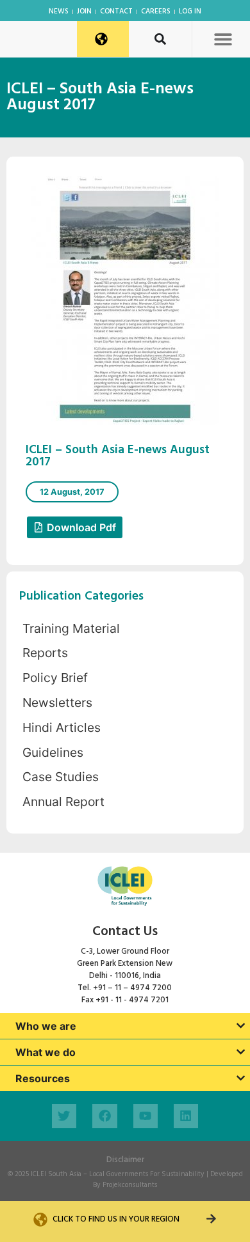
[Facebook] (104, 1116)
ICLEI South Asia (56, 1174)
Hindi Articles (61, 727)
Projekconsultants (130, 1185)
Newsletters (57, 702)
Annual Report (63, 801)
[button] (222, 38)
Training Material (71, 628)
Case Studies (60, 776)
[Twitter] (64, 1116)
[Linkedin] (186, 1116)
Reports (45, 652)
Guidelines (52, 752)
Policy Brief (55, 677)
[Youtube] (145, 1116)
